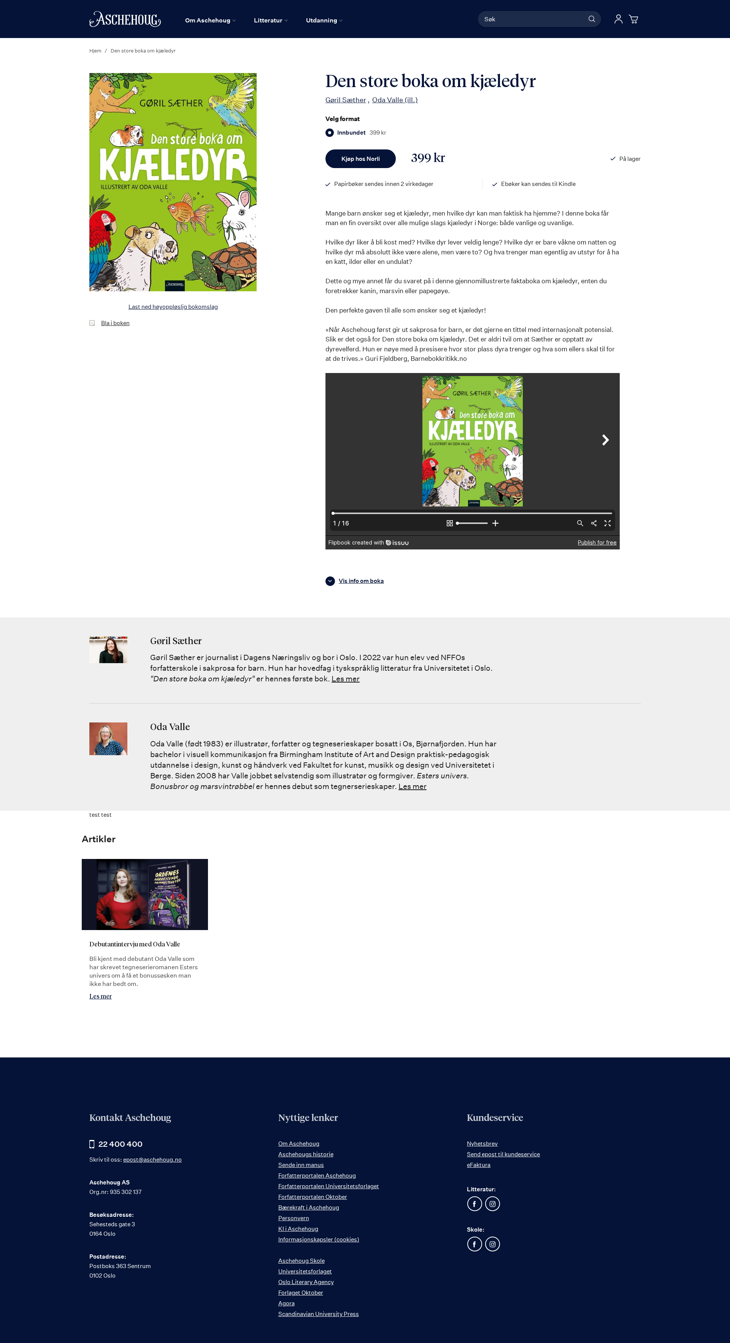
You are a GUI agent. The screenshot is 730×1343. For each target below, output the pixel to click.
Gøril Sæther (345, 99)
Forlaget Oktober (300, 1292)
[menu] (264, 20)
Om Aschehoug (298, 1143)
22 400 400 (120, 1144)
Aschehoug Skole (301, 1260)
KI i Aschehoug (298, 1228)
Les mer (346, 678)
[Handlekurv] (634, 19)
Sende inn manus (301, 1164)
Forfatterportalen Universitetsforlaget (328, 1186)
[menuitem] (210, 20)
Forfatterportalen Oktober (312, 1196)
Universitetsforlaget (305, 1271)
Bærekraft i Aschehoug (308, 1207)
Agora (286, 1303)
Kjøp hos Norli (360, 158)
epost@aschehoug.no (152, 1159)
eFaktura (478, 1164)
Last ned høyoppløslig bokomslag (173, 306)
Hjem (95, 51)
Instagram (492, 1203)
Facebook (474, 1203)
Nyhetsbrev (482, 1143)
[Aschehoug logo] (125, 19)
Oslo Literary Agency (306, 1282)
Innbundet (361, 133)
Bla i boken (115, 323)
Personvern (293, 1218)
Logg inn (619, 19)
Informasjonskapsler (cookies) (318, 1239)
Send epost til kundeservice (503, 1154)
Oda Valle (395, 99)
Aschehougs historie (305, 1154)
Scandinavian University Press (318, 1314)
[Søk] (592, 19)
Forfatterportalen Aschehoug (317, 1175)
